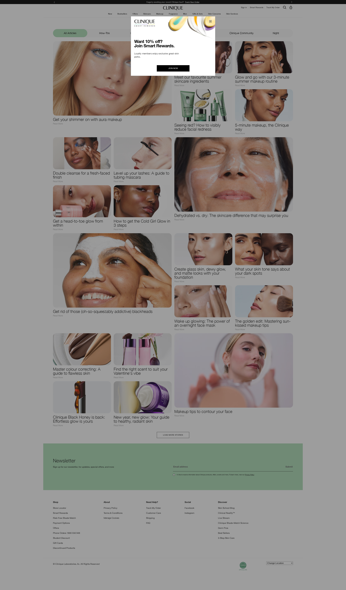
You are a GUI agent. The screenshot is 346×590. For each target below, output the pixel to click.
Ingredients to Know (173, 33)
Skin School (173, 24)
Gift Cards (58, 543)
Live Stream (224, 518)
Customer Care (153, 513)
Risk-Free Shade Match (64, 518)
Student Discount (61, 538)
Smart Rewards (256, 7)
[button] (291, 7)
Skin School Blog (226, 508)
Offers (56, 528)
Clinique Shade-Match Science (233, 523)
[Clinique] (173, 8)
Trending (207, 33)
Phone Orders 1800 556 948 (66, 533)
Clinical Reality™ (226, 513)
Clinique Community (241, 33)
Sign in (244, 7)
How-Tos (104, 33)
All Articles (70, 33)
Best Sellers (224, 533)
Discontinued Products (64, 548)
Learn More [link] (192, 2)
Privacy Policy (249, 474)
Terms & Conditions (113, 513)
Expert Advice (138, 33)
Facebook (189, 508)
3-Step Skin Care (226, 538)
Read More (58, 123)
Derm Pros (223, 528)
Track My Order (273, 7)
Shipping (150, 518)
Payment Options (61, 523)
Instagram (189, 513)
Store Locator (59, 508)
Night (276, 33)
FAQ (148, 523)
